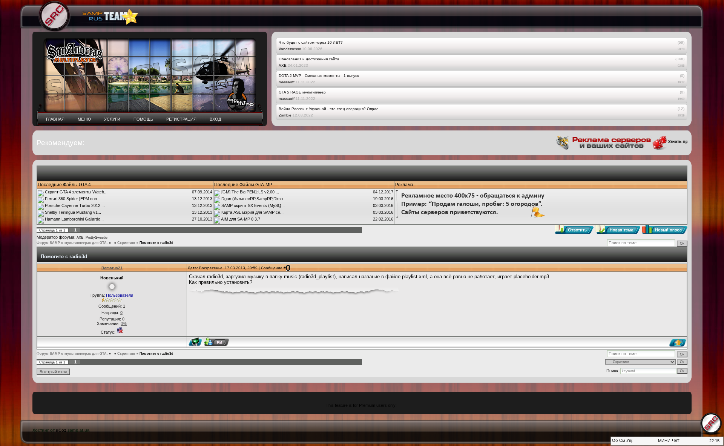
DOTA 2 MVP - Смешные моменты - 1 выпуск (319, 76)
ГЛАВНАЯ (55, 119)
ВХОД (215, 119)
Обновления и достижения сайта (309, 59)
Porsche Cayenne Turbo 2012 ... (75, 205)
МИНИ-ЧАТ (669, 440)
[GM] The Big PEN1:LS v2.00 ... (250, 192)
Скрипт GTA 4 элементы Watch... (76, 192)
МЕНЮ (84, 119)
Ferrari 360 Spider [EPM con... (72, 198)
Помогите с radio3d (156, 243)
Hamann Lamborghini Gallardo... (74, 219)
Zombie (285, 115)
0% (124, 323)
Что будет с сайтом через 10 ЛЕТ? (311, 42)
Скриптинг (126, 243)
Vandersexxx (290, 49)
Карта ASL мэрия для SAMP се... (252, 212)
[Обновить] (614, 442)
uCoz (61, 430)
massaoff (287, 82)
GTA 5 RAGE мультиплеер (302, 92)
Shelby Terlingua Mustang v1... (73, 212)
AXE (283, 65)
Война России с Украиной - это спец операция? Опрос (328, 109)
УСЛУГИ (112, 119)
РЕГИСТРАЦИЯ (181, 119)
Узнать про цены (677, 141)
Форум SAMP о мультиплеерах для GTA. (72, 243)
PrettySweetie (96, 237)
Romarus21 (112, 268)
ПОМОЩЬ (143, 119)
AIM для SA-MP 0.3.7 (240, 219)
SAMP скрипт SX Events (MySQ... (253, 205)
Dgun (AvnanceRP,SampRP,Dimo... (253, 198)
